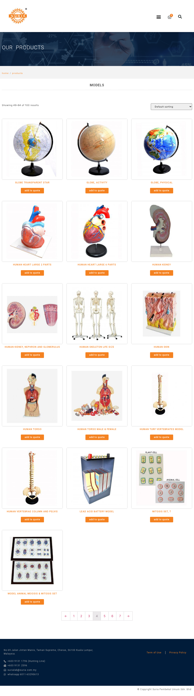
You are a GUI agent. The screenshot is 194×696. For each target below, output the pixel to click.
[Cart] (169, 17)
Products (17, 73)
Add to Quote (32, 190)
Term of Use (154, 652)
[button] (158, 17)
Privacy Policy (177, 652)
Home (5, 73)
